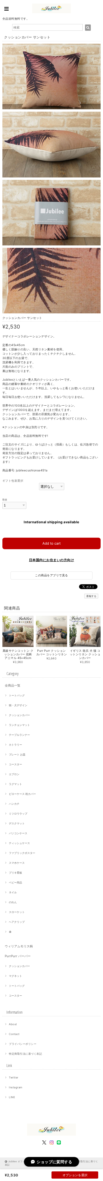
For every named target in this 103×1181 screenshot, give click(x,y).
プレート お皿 (17, 754)
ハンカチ (14, 803)
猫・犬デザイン (18, 705)
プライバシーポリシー (22, 1044)
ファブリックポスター (22, 853)
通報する (91, 596)
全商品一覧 (12, 685)
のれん (13, 902)
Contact (14, 1034)
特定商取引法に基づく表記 (25, 1053)
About (13, 1024)
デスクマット (17, 823)
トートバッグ (17, 695)
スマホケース (17, 862)
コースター (15, 764)
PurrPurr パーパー (18, 956)
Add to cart (51, 543)
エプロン (14, 774)
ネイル (13, 892)
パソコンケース (18, 833)
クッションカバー (19, 715)
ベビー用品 (15, 882)
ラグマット (15, 784)
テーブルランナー (19, 735)
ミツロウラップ (18, 813)
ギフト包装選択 (12, 480)
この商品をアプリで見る (51, 575)
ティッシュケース (19, 843)
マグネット (15, 976)
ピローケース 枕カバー (22, 794)
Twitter (13, 1077)
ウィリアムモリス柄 (19, 946)
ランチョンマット (19, 725)
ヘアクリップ (17, 922)
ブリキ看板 (15, 872)
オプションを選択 (75, 1175)
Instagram (15, 1087)
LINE (12, 1097)
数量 (4, 499)
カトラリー (15, 744)
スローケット (17, 912)
